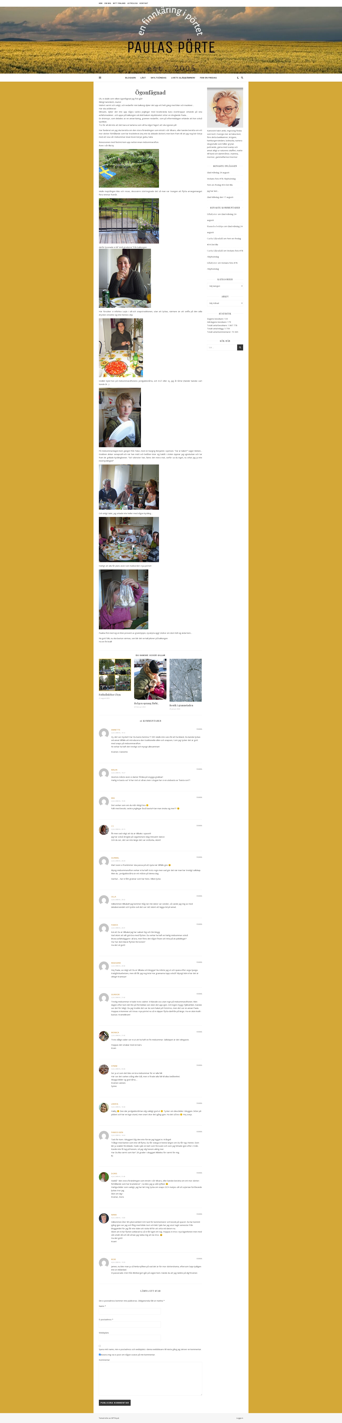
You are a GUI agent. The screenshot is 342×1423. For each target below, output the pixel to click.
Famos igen (117, 1132)
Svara (199, 729)
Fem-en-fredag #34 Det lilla (220, 184)
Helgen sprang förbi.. (146, 703)
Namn (102, 1306)
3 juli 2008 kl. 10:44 (118, 1107)
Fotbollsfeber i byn (110, 694)
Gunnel (115, 857)
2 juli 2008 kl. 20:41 (118, 928)
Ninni (114, 1214)
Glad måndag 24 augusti (218, 172)
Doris (114, 1173)
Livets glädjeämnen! (183, 77)
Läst (143, 77)
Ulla (113, 896)
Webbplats (104, 1332)
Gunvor (115, 994)
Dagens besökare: (215, 318)
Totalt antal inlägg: (215, 328)
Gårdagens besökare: (217, 322)
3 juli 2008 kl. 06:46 (118, 1069)
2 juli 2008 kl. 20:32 (118, 900)
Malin (114, 769)
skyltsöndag (158, 77)
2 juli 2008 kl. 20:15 (118, 829)
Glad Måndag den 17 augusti (220, 197)
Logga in (239, 1418)
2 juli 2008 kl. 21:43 (118, 1035)
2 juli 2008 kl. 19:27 (118, 773)
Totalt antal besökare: (217, 325)
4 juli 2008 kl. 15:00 (118, 1218)
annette (115, 729)
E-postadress (106, 1319)
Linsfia (114, 1104)
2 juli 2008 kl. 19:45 (118, 801)
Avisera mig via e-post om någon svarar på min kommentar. (128, 1354)
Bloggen (130, 77)
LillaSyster (212, 214)
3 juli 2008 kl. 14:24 (118, 1135)
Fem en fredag (208, 77)
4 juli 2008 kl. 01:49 (118, 1176)
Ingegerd (116, 962)
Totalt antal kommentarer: (219, 332)
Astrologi (132, 3)
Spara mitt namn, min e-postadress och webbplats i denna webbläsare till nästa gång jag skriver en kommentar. (150, 1349)
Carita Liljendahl (215, 238)
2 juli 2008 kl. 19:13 (118, 733)
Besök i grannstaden (181, 705)
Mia (113, 798)
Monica (115, 1032)
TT (112, 826)
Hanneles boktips (215, 226)
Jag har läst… (213, 191)
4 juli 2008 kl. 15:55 (118, 1262)
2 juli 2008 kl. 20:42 (118, 966)
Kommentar (104, 1360)
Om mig (107, 3)
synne (114, 1066)
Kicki (113, 1259)
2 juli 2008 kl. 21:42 (118, 997)
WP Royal (115, 1418)
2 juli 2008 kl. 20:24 (118, 861)
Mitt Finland (119, 3)
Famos (114, 924)
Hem (100, 3)
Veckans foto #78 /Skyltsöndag (221, 178)
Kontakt (144, 3)
